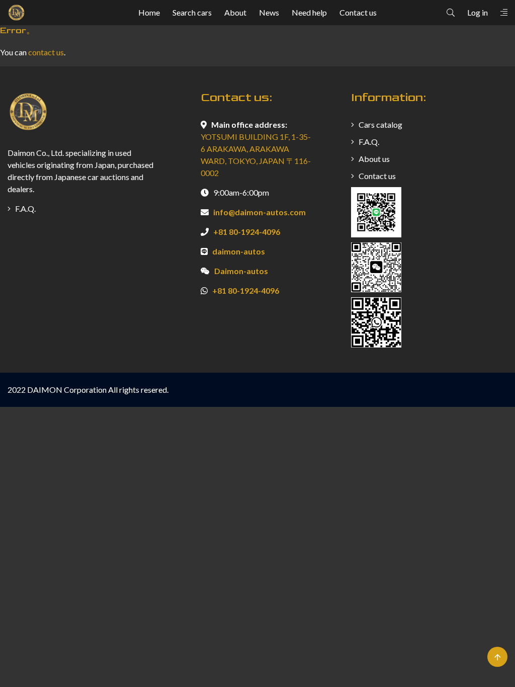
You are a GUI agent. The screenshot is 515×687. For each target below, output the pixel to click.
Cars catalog (379, 124)
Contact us (358, 13)
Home (149, 13)
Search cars (192, 13)
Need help (309, 13)
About (235, 13)
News (269, 13)
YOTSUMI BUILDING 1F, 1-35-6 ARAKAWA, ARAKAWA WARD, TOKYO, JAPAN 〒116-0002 (256, 155)
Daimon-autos (241, 271)
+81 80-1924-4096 (246, 231)
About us (373, 158)
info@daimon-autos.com (259, 212)
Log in (477, 12)
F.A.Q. (25, 208)
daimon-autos (238, 251)
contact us (46, 52)
